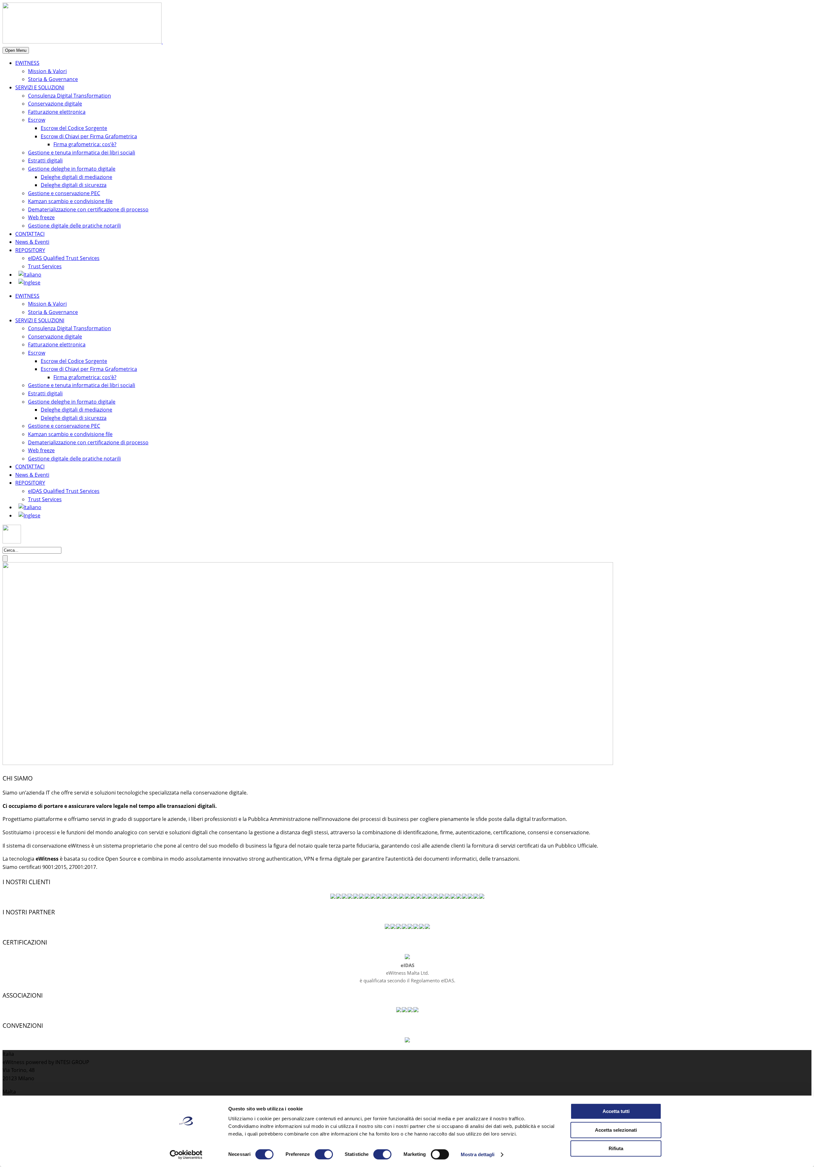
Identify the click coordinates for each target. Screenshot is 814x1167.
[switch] (324, 1154)
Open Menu (15, 50)
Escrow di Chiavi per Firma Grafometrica (89, 136)
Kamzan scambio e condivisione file (70, 201)
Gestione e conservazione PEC (64, 193)
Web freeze (41, 217)
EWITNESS (27, 62)
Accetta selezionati (616, 1130)
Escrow (36, 119)
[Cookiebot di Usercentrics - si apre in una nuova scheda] (186, 1154)
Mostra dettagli (478, 1154)
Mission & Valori (47, 71)
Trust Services (45, 266)
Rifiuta (616, 1148)
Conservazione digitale (55, 103)
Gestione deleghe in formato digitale (71, 168)
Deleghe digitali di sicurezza (74, 184)
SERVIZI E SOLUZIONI (39, 87)
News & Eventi (32, 241)
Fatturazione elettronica (57, 111)
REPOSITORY (30, 250)
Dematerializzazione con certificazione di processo (88, 209)
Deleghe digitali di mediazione (76, 177)
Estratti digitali (45, 160)
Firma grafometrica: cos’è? (84, 144)
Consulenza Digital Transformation (69, 95)
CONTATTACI (30, 233)
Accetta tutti (616, 1111)
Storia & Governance (53, 79)
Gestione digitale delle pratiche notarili (74, 225)
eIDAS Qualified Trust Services (64, 258)
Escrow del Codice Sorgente (74, 128)
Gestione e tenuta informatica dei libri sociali (81, 152)
